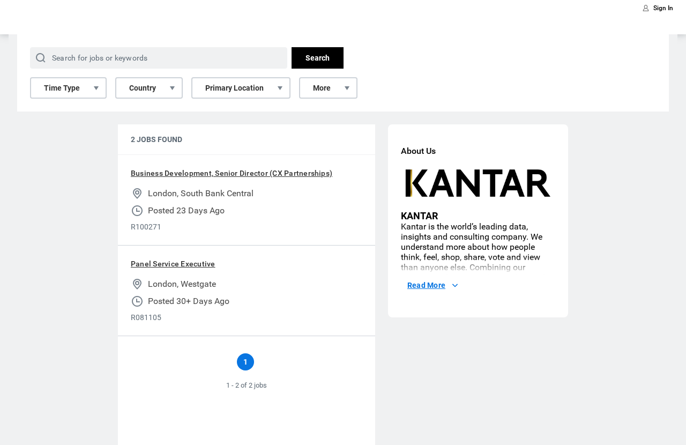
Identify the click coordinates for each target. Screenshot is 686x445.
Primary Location (234, 88)
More (322, 88)
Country (142, 88)
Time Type (62, 88)
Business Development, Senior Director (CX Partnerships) (231, 173)
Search (317, 58)
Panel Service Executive (173, 263)
